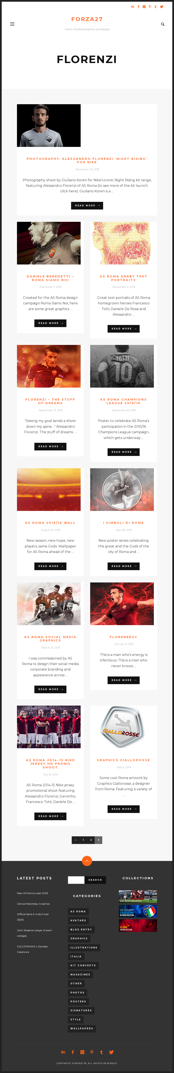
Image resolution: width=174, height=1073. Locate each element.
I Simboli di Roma (123, 523)
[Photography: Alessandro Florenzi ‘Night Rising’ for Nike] (80, 125)
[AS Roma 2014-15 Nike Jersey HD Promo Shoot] (43, 727)
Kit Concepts (83, 965)
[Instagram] (144, 6)
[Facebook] (138, 6)
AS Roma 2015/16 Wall (50, 523)
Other (76, 983)
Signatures (81, 1010)
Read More (85, 205)
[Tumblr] (155, 6)
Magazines (80, 974)
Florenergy (124, 637)
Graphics (79, 938)
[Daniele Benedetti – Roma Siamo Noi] (43, 243)
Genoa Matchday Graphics (33, 903)
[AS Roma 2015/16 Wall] (43, 489)
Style (75, 1019)
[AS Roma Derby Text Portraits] (116, 243)
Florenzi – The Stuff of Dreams (50, 401)
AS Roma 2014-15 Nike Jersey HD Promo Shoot (50, 763)
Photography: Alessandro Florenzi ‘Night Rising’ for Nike (87, 160)
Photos (77, 992)
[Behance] (132, 6)
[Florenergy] (116, 603)
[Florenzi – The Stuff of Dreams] (43, 366)
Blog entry (81, 929)
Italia (76, 956)
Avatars (78, 920)
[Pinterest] (149, 6)
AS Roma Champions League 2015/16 (123, 401)
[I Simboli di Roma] (116, 489)
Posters (78, 1001)
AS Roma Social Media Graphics (50, 639)
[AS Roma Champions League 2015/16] (116, 366)
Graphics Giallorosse (123, 760)
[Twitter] (161, 6)
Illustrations (84, 947)
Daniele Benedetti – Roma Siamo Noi (50, 278)
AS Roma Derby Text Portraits (124, 278)
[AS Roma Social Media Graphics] (43, 603)
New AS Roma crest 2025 (32, 893)
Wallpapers (81, 1028)
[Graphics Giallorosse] (116, 727)
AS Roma (78, 911)
